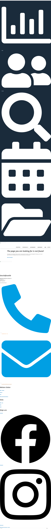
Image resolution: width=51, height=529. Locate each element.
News (45, 247)
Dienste (1, 392)
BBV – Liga (1, 402)
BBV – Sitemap (2, 390)
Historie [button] (9, 527)
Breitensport (40, 247)
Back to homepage (10, 257)
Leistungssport (32, 247)
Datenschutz (2, 527)
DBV (0, 404)
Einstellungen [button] (5, 527)
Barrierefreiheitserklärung (4, 396)
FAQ (0, 394)
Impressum (1, 525)
